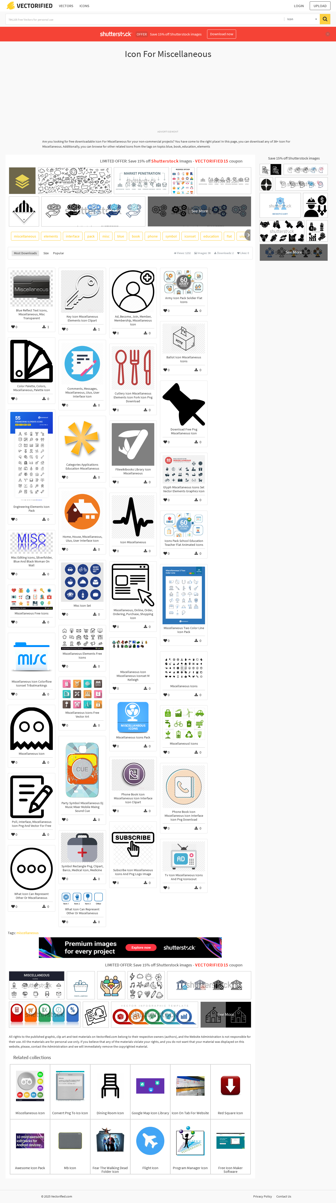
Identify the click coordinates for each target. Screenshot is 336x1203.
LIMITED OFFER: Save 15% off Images (146, 161)
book (136, 236)
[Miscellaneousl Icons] (184, 724)
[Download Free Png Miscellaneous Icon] (184, 404)
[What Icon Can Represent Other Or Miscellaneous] (31, 869)
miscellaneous (25, 236)
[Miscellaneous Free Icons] (31, 598)
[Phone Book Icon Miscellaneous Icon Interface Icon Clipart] (133, 774)
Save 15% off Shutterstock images (294, 158)
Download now (221, 34)
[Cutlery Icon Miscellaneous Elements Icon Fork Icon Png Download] (133, 368)
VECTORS (66, 5)
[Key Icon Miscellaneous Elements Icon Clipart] (82, 291)
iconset (190, 236)
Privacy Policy (262, 1196)
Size (46, 253)
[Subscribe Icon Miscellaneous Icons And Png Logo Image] (133, 845)
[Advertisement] (168, 97)
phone (153, 236)
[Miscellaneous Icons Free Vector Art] (82, 694)
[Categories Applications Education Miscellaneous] (82, 439)
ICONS (84, 5)
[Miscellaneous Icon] (31, 728)
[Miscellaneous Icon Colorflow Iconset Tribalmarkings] (31, 656)
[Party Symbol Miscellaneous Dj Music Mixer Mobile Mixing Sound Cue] (82, 768)
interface (73, 236)
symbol (171, 236)
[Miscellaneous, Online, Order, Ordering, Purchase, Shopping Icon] (133, 585)
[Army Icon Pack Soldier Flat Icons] (184, 282)
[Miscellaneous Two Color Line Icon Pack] (184, 595)
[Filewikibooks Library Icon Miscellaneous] (133, 444)
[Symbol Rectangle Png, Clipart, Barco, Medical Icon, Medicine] (82, 847)
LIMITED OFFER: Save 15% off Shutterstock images (148, 965)
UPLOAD (320, 5)
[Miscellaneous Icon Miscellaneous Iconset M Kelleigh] (133, 654)
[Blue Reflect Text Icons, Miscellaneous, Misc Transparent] (31, 288)
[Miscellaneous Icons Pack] (133, 718)
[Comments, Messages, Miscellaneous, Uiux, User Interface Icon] (82, 363)
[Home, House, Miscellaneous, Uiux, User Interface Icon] (82, 511)
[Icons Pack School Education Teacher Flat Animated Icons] (184, 525)
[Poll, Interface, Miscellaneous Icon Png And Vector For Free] (31, 797)
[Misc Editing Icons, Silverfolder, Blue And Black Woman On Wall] (31, 543)
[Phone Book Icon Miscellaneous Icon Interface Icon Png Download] (184, 786)
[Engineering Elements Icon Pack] (31, 457)
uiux (243, 236)
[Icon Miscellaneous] (133, 516)
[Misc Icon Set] (82, 582)
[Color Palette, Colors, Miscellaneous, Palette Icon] (31, 361)
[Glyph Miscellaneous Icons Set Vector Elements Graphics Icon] (184, 469)
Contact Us (283, 1196)
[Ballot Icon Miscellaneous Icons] (184, 339)
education (211, 236)
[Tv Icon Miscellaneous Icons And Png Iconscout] (184, 856)
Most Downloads (25, 253)
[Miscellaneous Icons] (184, 668)
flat (229, 236)
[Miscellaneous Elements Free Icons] (82, 638)
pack (91, 236)
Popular (58, 253)
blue (120, 236)
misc (105, 236)
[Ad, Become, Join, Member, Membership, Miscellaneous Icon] (133, 291)
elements (51, 236)
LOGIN (299, 5)
